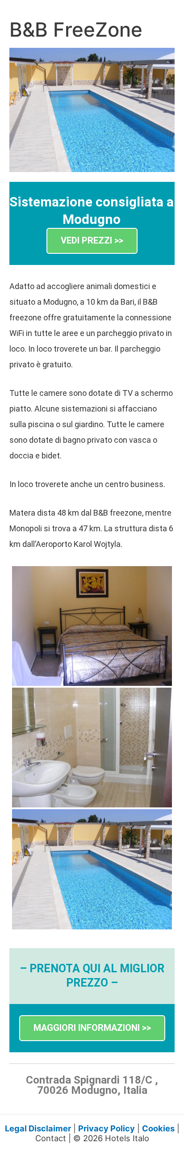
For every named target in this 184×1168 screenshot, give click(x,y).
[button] (92, 241)
